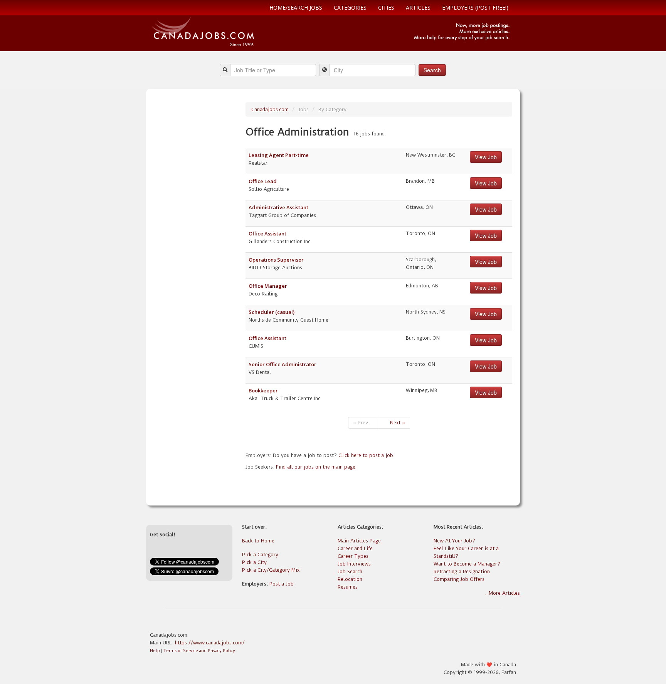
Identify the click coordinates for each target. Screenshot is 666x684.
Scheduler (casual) (271, 312)
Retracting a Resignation (462, 571)
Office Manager (268, 285)
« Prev (363, 422)
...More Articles (502, 593)
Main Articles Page (359, 541)
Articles (418, 7)
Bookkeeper (263, 390)
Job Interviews (354, 564)
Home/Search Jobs (295, 7)
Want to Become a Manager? (467, 564)
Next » (394, 422)
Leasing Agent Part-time (279, 155)
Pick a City (254, 562)
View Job (486, 157)
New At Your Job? (454, 541)
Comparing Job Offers (459, 579)
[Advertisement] (195, 217)
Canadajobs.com (270, 109)
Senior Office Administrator (282, 364)
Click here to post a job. (366, 455)
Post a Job (281, 584)
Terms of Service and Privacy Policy (199, 650)
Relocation (350, 579)
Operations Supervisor (276, 259)
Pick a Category (260, 554)
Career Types (353, 556)
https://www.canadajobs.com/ (210, 643)
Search (432, 70)
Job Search (350, 571)
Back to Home (258, 541)
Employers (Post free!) (475, 7)
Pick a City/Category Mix (270, 570)
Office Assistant (267, 233)
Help (155, 650)
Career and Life (355, 548)
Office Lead (263, 181)
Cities (386, 7)
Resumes (348, 587)
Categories (350, 7)
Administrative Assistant (278, 207)
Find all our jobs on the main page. (316, 467)
